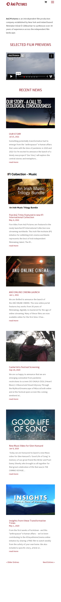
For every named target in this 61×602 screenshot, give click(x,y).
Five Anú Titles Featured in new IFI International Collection (26, 216)
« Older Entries (12, 562)
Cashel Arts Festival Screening (24, 367)
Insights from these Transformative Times (27, 521)
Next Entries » (49, 562)
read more (13, 162)
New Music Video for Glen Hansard (26, 445)
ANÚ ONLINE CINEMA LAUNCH (24, 292)
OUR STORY (15, 133)
